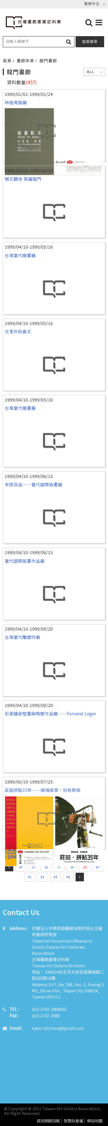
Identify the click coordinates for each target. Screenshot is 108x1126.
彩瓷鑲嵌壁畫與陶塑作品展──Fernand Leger (50, 713)
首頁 (8, 60)
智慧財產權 (73, 1120)
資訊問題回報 (48, 1120)
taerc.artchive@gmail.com (58, 1028)
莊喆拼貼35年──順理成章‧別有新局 (43, 790)
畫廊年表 (26, 60)
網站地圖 (94, 1120)
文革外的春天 (18, 331)
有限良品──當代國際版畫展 (33, 484)
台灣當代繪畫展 (20, 255)
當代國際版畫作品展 (25, 561)
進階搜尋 (89, 41)
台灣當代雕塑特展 (22, 637)
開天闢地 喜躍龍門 (23, 179)
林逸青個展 (16, 102)
